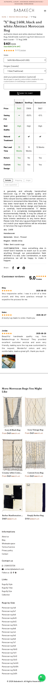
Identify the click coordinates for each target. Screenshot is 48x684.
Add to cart (26, 93)
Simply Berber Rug (35, 515)
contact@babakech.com (14, 569)
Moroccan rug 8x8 (9, 628)
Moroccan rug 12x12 (9, 656)
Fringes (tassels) (11, 66)
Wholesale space (8, 543)
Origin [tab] (28, 180)
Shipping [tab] (18, 180)
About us (5, 536)
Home (4, 17)
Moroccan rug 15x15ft (10, 666)
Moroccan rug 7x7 (9, 642)
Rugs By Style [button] (7, 584)
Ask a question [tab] (11, 185)
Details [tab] (8, 180)
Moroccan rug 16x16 (9, 670)
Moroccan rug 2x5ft (9, 673)
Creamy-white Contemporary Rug (12, 473)
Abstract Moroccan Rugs (18, 17)
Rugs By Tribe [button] (7, 588)
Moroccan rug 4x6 (9, 608)
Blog (3, 540)
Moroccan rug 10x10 (9, 649)
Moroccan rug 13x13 (9, 660)
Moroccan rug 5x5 (9, 635)
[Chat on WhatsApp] (42, 678)
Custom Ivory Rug (35, 473)
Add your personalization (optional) (23, 79)
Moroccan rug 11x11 (9, 653)
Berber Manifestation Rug (12, 515)
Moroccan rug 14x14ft (10, 663)
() (20, 50)
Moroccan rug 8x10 (9, 618)
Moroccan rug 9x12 (9, 621)
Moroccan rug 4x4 (9, 632)
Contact (5, 554)
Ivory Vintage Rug (35, 430)
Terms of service (8, 547)
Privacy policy (7, 550)
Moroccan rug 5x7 (9, 611)
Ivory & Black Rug (12, 430)
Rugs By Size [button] (7, 591)
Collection (6, 595)
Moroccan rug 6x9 (9, 614)
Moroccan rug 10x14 (9, 625)
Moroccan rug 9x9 (9, 646)
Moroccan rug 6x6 (9, 639)
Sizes (6, 55)
